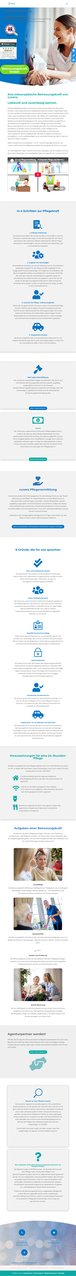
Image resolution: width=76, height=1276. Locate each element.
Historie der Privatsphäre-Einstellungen (39, 1267)
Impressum (27, 1273)
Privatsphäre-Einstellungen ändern (18, 1267)
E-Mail (54, 1240)
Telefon (22, 1240)
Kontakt (61, 1273)
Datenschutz (39, 1273)
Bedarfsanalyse (51, 1273)
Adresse (24, 1259)
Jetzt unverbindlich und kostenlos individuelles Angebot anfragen (38, 527)
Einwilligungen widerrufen (57, 1267)
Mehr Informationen (38, 408)
